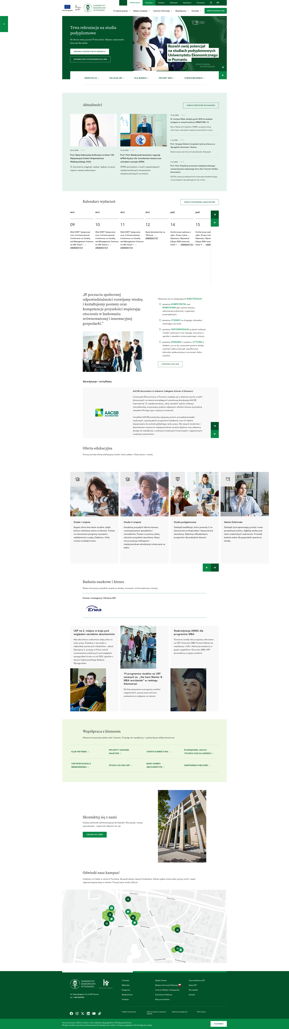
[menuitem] (135, 3)
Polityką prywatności (123, 1023)
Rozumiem (218, 1024)
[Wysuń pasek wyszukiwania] (211, 3)
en (218, 3)
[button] (223, 67)
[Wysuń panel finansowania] (4, 24)
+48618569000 (78, 997)
